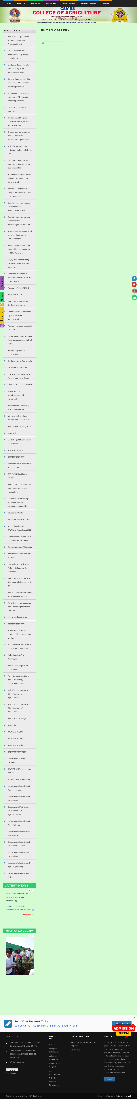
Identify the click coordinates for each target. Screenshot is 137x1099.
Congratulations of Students (20, 547)
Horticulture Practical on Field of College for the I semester (18, 568)
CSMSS (51, 1044)
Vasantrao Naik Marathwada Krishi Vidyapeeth (84, 1044)
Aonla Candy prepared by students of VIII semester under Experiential (18, 97)
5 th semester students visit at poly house (19, 465)
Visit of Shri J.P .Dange (17, 718)
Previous (29, 890)
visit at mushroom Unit (17, 617)
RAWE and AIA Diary (16, 745)
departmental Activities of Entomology (19, 854)
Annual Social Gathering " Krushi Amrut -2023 (19, 407)
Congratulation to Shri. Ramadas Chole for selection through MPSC (20, 277)
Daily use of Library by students (17, 109)
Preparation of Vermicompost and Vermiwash (16, 395)
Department (51, 4)
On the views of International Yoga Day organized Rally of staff (20, 340)
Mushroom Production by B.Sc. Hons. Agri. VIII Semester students (18, 69)
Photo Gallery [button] (12, 30)
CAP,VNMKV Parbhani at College (18, 476)
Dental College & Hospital (55, 1065)
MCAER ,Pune (76, 1050)
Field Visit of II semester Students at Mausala (18, 303)
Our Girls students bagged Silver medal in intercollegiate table (19, 207)
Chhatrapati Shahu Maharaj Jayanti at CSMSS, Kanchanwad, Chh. (19, 315)
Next (32, 890)
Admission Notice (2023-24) (19, 288)
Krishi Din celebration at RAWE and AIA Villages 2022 (19, 528)
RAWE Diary (13, 725)
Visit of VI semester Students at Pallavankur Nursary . (20, 594)
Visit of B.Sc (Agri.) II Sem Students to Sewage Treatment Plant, (18, 40)
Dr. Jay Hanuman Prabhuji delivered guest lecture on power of (19, 263)
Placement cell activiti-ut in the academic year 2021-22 (19, 646)
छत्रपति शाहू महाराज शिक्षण (16, 624)
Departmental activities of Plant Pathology (19, 823)
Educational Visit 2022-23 (18, 519)
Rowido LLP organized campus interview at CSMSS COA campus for (19, 192)
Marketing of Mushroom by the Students (19, 442)
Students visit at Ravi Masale (20, 361)
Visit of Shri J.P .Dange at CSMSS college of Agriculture (18, 694)
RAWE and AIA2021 (15, 732)
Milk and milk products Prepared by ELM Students (19, 418)
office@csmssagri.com (18, 1062)
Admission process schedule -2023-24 (20, 328)
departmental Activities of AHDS (19, 875)
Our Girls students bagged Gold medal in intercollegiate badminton (19, 221)
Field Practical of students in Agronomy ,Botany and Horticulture (20, 488)
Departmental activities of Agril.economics (19, 788)
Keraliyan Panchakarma (54, 1083)
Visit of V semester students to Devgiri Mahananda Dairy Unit (20, 150)
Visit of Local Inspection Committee (18, 667)
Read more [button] (109, 1079)
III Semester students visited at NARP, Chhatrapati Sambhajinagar (20, 235)
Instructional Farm (15, 450)
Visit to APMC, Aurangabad (19, 426)
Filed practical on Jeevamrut (20, 384)
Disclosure (1, 283)
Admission (35, 4)
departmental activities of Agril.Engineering (19, 865)
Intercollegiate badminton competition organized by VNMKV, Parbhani (19, 249)
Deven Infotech (124, 1096)
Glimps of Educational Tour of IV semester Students (19, 538)
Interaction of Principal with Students (20, 556)
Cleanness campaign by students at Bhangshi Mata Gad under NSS (19, 164)
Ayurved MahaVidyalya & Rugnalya (55, 1074)
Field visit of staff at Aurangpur (16, 657)
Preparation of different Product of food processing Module (19, 634)
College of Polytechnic (53, 1050)
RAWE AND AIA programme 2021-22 (19, 771)
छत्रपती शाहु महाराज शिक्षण (16, 457)
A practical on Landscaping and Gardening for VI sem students (19, 607)
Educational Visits (15, 513)
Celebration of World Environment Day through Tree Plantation (19, 54)
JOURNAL (105, 4)
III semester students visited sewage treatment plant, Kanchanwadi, (20, 178)
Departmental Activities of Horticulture (19, 833)
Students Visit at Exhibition (19, 779)
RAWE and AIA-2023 (16, 294)
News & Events (69, 4)
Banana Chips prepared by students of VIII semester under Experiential (19, 83)
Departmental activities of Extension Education (19, 844)
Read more (27, 911)
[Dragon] (54, 56)
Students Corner (88, 4)
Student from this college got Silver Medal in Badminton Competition (18, 502)
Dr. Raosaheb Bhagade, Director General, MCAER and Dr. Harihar (18, 121)
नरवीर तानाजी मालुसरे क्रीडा (17, 752)
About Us (21, 4)
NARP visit (12, 433)
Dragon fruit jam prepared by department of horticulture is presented (19, 136)
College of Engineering (53, 1057)
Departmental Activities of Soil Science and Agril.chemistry (19, 811)
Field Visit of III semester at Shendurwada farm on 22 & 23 (19, 582)
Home (8, 4)
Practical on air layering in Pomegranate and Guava (19, 376)
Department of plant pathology (16, 760)
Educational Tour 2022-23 (18, 367)
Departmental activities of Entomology (19, 798)
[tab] (19, 30)
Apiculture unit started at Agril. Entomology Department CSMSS (18, 680)
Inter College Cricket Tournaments (16, 352)
